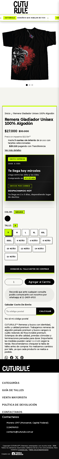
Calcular (45, 311)
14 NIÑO (39, 248)
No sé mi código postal (16, 318)
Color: (14, 212)
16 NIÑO (11, 257)
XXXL (9, 240)
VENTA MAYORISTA (14, 397)
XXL (43, 232)
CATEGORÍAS (11, 383)
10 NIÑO (11, 248)
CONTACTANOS (12, 412)
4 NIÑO (21, 240)
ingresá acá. (23, 450)
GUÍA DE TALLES (13, 390)
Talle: (10, 225)
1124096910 (12, 427)
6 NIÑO (34, 240)
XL (34, 232)
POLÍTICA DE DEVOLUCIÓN (19, 405)
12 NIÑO (25, 248)
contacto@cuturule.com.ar (20, 431)
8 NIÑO (46, 240)
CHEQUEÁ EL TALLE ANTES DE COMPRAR (29, 269)
